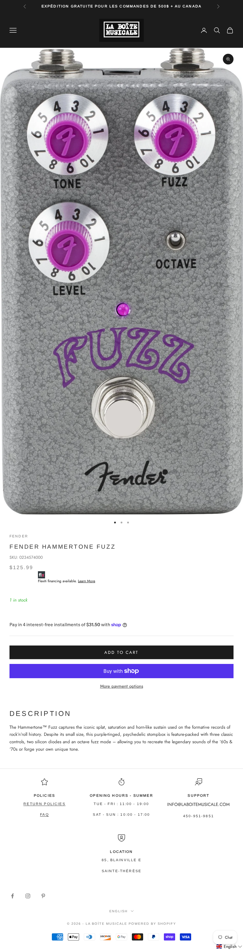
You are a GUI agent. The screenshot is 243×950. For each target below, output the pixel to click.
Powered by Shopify (152, 923)
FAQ (44, 814)
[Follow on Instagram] (28, 896)
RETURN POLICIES (44, 804)
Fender (18, 536)
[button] (229, 946)
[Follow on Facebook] (12, 896)
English (118, 911)
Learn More (86, 581)
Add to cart (121, 652)
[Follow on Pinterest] (43, 896)
